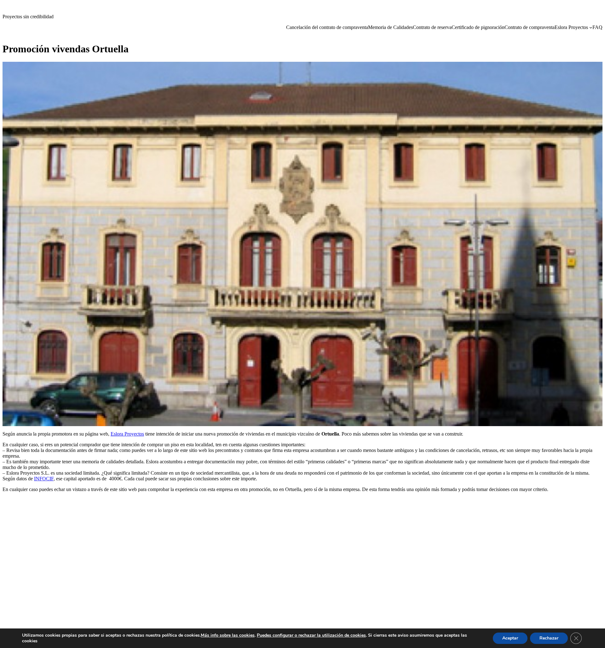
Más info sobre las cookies (228, 635)
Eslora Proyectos (127, 434)
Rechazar (548, 638)
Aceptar (510, 638)
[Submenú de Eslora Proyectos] (590, 27)
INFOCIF (44, 478)
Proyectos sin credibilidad (28, 16)
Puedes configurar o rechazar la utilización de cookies (311, 635)
